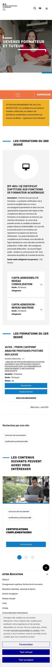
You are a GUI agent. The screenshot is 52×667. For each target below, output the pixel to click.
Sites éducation (12, 574)
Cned (4, 603)
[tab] (26, 284)
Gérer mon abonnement (26, 398)
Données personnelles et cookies (25, 630)
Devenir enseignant (10, 593)
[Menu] (46, 8)
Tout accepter (26, 659)
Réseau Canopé (8, 598)
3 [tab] (32, 557)
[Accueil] (10, 7)
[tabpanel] (26, 513)
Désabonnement (26, 391)
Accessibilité (40, 8)
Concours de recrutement (15, 435)
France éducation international (15, 613)
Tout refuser (26, 652)
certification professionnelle (16, 441)
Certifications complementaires (19, 531)
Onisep (5, 608)
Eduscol (5, 579)
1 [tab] (19, 557)
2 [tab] (26, 557)
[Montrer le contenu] (41, 284)
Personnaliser (26, 644)
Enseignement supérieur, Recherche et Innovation (22, 584)
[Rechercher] (34, 8)
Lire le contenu (26, 544)
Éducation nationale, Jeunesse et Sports (18, 589)
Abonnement (26, 385)
